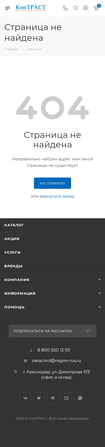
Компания (16, 280)
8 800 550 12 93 (53, 350)
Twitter (39, 398)
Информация (20, 293)
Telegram (52, 398)
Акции (12, 239)
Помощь (14, 307)
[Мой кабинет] (85, 8)
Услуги (12, 252)
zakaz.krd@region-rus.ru (56, 360)
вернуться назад (57, 196)
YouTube (66, 398)
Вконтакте (25, 398)
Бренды (13, 266)
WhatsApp (80, 398)
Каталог (14, 225)
